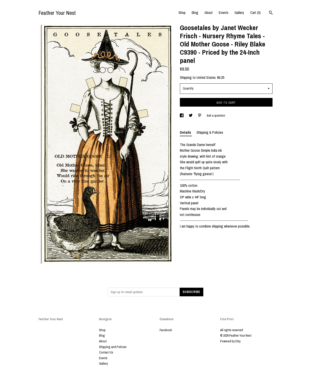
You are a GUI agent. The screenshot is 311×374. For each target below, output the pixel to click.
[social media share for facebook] (182, 115)
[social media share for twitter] (191, 115)
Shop (182, 12)
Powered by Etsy (230, 341)
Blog (195, 12)
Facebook (166, 330)
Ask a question (216, 115)
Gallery (239, 12)
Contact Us (106, 352)
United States (206, 77)
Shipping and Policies (113, 347)
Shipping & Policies (209, 132)
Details (186, 132)
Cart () (255, 12)
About (208, 12)
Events (223, 12)
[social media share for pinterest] (200, 115)
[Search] (271, 13)
